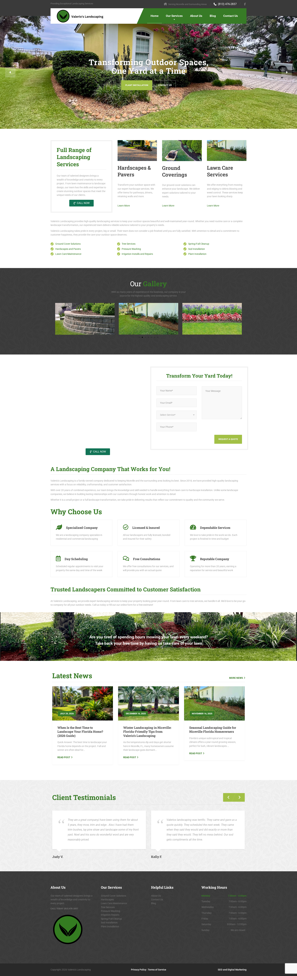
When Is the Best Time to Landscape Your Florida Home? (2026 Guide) (80, 732)
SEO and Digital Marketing (232, 969)
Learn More (124, 205)
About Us (196, 16)
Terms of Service (157, 969)
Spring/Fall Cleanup (111, 918)
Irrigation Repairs (110, 914)
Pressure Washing (110, 911)
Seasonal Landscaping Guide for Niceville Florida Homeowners (212, 730)
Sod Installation (109, 922)
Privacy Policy (138, 969)
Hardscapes (107, 899)
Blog (213, 16)
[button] (10, 72)
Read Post (63, 757)
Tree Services (108, 907)
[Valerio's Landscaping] (77, 16)
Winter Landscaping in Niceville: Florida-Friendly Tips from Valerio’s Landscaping (147, 732)
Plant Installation (136, 85)
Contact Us (230, 16)
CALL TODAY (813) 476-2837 (64, 908)
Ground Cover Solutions (113, 895)
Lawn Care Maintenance (114, 903)
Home (154, 16)
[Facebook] (245, 4)
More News (236, 678)
